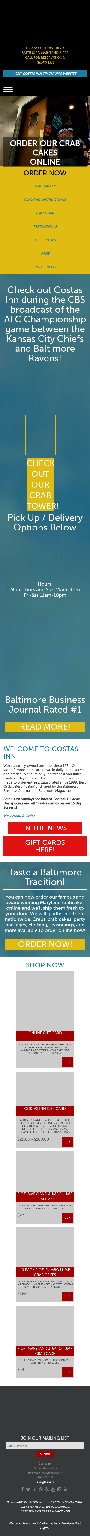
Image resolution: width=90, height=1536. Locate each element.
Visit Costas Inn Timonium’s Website (45, 73)
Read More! (45, 727)
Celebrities (45, 240)
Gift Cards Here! (45, 846)
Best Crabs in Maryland (65, 1502)
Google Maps (45, 1482)
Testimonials (45, 226)
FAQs (45, 253)
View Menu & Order (19, 816)
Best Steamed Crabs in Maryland (45, 1511)
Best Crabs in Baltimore (25, 1502)
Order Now (45, 173)
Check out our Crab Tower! (40, 485)
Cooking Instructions (45, 200)
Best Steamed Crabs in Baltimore (45, 1506)
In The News (45, 267)
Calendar (45, 213)
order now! (45, 944)
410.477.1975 (45, 62)
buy (67, 1062)
